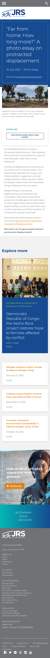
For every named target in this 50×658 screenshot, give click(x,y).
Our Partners (7, 572)
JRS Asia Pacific (8, 583)
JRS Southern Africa (10, 600)
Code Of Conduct (18, 646)
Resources (7, 624)
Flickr (15, 652)
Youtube (30, 652)
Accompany (23, 512)
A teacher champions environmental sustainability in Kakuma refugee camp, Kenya (22, 423)
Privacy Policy (22, 643)
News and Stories (11, 621)
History (4, 557)
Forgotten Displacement (28, 77)
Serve (23, 516)
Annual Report (7, 575)
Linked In (25, 652)
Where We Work (10, 581)
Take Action (8, 608)
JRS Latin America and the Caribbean (16, 593)
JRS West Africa (8, 602)
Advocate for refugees (11, 613)
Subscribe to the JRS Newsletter (14, 616)
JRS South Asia (7, 598)
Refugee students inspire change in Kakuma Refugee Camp (24, 368)
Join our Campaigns (9, 611)
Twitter (10, 652)
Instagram (20, 652)
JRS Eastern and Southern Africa (14, 590)
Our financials (7, 643)
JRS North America (9, 586)
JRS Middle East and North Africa (14, 595)
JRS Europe (6, 588)
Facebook (5, 652)
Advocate (25, 520)
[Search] (46, 3)
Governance (7, 562)
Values (4, 559)
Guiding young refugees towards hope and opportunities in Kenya (24, 395)
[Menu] (4, 3)
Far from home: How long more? (25, 136)
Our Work (7, 570)
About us (6, 554)
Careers (5, 564)
